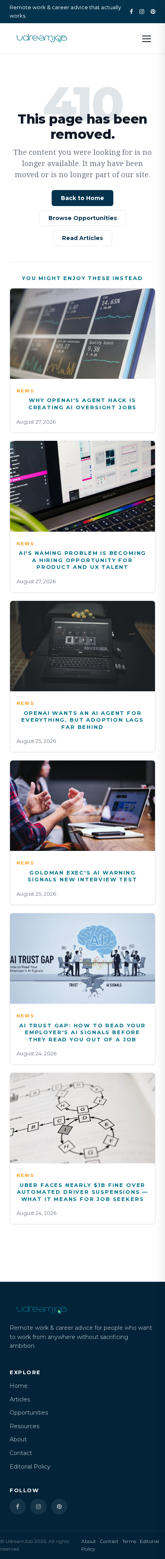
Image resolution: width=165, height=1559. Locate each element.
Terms (129, 1541)
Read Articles (82, 238)
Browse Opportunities (82, 218)
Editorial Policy (30, 1466)
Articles (20, 1399)
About (18, 1439)
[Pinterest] (153, 11)
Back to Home (82, 198)
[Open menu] (146, 38)
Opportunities (29, 1412)
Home (19, 1385)
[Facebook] (131, 11)
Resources (24, 1426)
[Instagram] (141, 11)
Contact (21, 1453)
